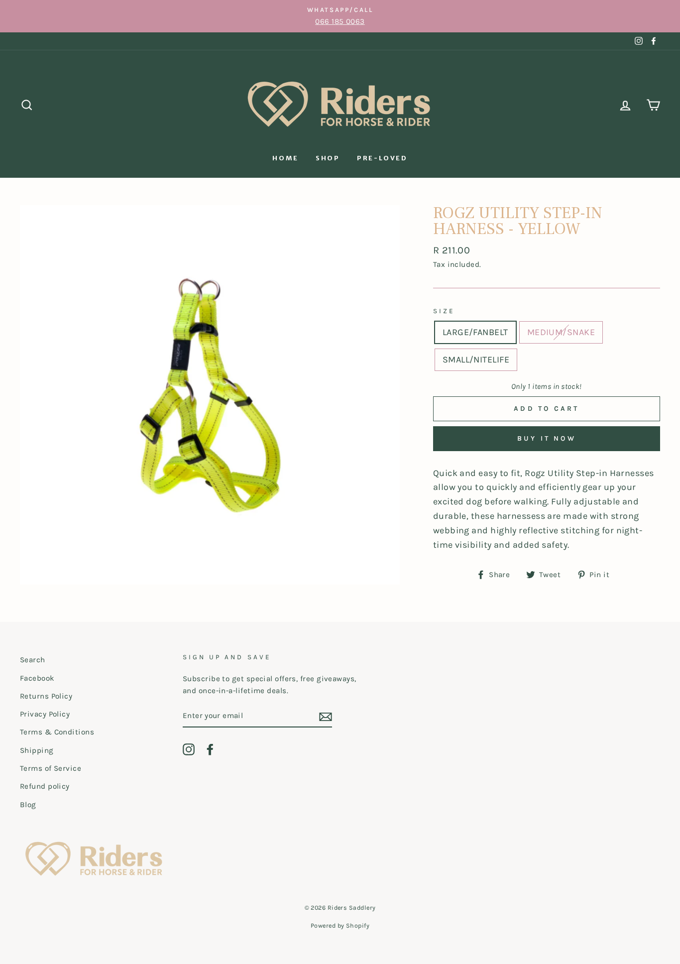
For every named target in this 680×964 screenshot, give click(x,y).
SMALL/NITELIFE (476, 359)
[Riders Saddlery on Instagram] (189, 748)
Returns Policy (46, 696)
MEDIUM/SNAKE (561, 332)
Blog (28, 804)
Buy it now (546, 438)
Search (32, 659)
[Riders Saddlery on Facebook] (210, 748)
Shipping (37, 750)
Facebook (37, 678)
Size (444, 311)
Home (285, 158)
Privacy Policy (45, 714)
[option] (340, 16)
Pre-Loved (382, 158)
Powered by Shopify (340, 925)
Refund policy (45, 786)
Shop (328, 158)
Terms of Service (50, 768)
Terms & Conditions (57, 731)
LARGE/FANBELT (475, 332)
